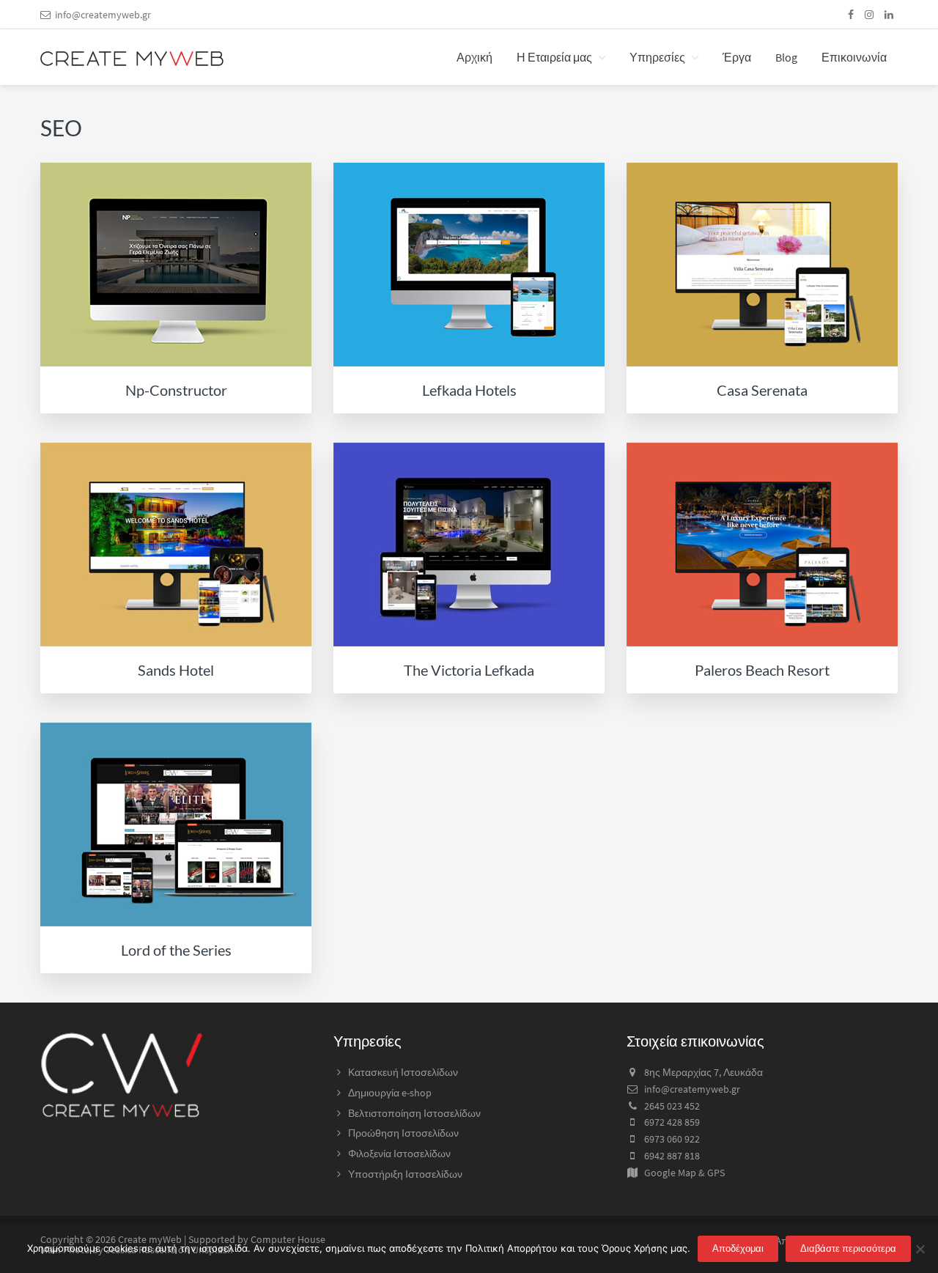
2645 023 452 (672, 1106)
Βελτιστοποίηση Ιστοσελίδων (414, 1113)
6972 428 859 (672, 1122)
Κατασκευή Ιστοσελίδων (403, 1072)
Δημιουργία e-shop (390, 1092)
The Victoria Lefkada (469, 670)
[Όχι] (919, 1248)
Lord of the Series (176, 950)
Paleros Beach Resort (762, 670)
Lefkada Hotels (469, 390)
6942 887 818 (672, 1155)
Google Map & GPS (684, 1172)
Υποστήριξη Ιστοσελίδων (405, 1174)
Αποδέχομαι (738, 1248)
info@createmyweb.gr (103, 14)
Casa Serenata (762, 390)
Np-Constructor (176, 390)
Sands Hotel (176, 670)
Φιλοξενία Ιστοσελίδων (399, 1153)
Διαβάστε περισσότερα (848, 1248)
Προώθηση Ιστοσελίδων (403, 1133)
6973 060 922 (672, 1138)
